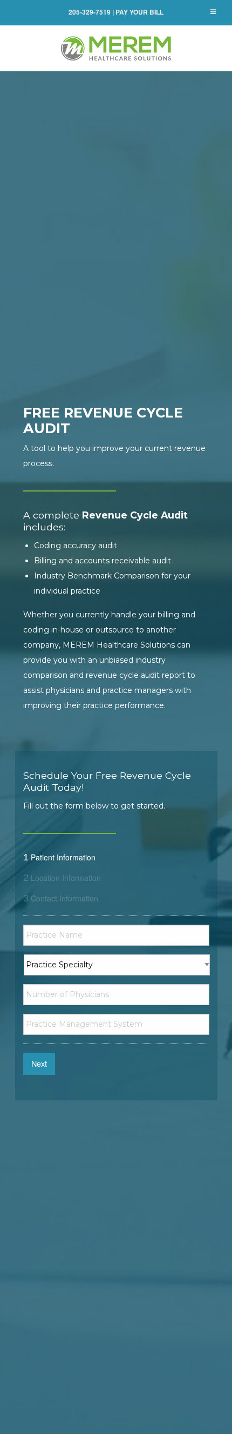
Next (39, 1063)
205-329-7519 (90, 12)
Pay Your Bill (139, 12)
